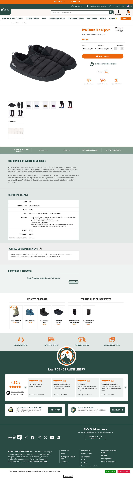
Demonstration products (89, 466)
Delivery (104, 455)
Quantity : (120, 45)
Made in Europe (86, 454)
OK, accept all (112, 471)
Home (12, 23)
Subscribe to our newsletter (95, 437)
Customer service (21, 345)
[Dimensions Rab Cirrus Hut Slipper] (16, 131)
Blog (14, 437)
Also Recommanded (113, 150)
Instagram (26, 437)
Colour (100, 46)
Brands (63, 454)
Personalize (68, 476)
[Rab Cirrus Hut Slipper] (12, 105)
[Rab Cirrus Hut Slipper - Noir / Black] (29, 105)
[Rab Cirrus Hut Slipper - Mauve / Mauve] (53, 105)
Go (111, 12)
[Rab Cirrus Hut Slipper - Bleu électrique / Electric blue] (62, 105)
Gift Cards (84, 463)
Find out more (55, 410)
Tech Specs (43, 150)
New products (85, 451)
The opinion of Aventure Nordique (20, 150)
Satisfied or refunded (108, 462)
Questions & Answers (90, 150)
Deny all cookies (124, 471)
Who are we (65, 451)
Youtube (52, 437)
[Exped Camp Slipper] (16, 317)
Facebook (32, 437)
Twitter (45, 437)
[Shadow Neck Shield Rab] (74, 317)
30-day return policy (116, 83)
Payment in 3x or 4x (89, 83)
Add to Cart (104, 56)
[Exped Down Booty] (30, 317)
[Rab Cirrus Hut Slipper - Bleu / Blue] (37, 105)
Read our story (41, 461)
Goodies (84, 460)
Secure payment (106, 459)
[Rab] (119, 29)
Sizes (83, 46)
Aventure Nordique (18, 451)
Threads (39, 437)
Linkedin (58, 437)
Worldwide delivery (102, 83)
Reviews (67, 150)
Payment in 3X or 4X (51, 345)
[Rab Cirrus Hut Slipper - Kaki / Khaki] (45, 105)
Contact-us (64, 462)
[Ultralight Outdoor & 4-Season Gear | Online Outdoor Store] (5, 9)
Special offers (85, 457)
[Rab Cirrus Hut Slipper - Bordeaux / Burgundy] (70, 105)
